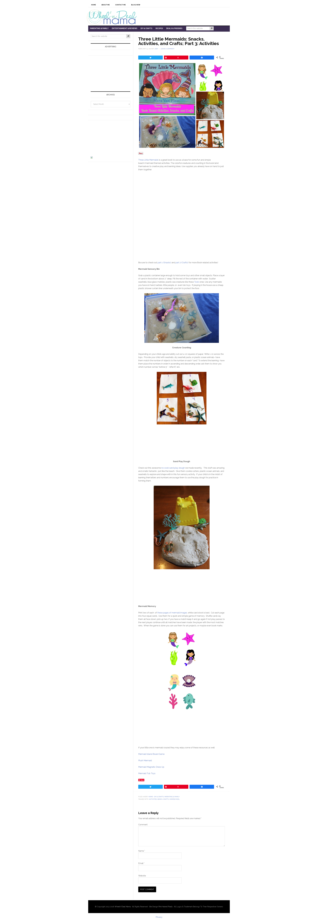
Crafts (166, 799)
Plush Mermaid (145, 760)
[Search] (212, 28)
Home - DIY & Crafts (156, 797)
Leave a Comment (167, 49)
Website (142, 876)
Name (141, 851)
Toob (196, 282)
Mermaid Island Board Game (151, 754)
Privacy (159, 917)
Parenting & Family (171, 797)
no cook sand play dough (173, 468)
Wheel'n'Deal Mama (123, 907)
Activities (153, 799)
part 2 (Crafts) (181, 262)
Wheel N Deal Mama (113, 17)
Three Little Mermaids (148, 160)
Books (160, 799)
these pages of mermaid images (172, 613)
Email (141, 863)
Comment (143, 824)
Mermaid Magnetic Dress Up (151, 767)
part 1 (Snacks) (164, 262)
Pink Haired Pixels (166, 907)
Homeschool (174, 799)
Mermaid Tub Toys (146, 773)
